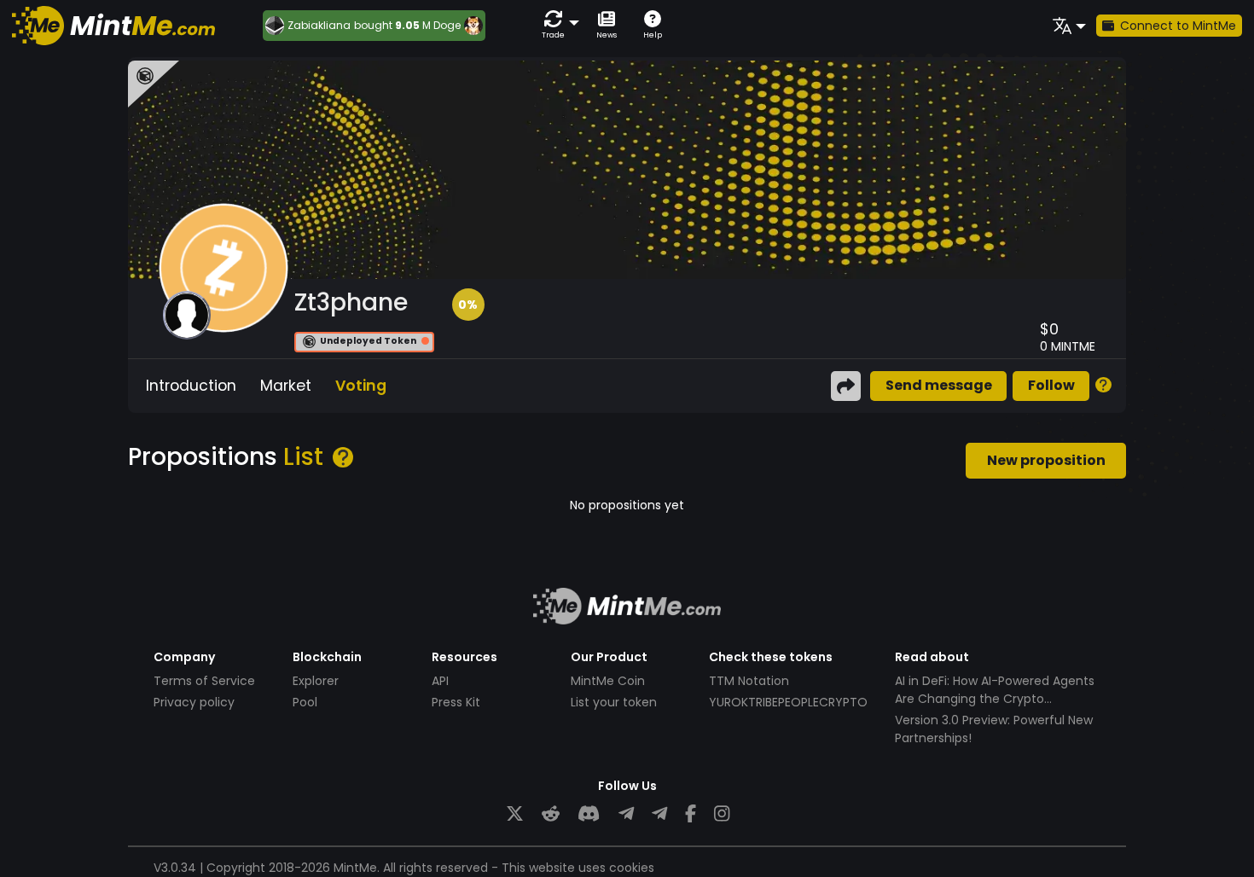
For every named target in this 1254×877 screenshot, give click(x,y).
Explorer (316, 680)
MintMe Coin (608, 680)
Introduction (191, 385)
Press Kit (456, 702)
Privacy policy (194, 702)
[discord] (589, 814)
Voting (360, 385)
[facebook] (690, 814)
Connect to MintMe (1178, 25)
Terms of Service (204, 680)
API (440, 680)
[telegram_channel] (659, 814)
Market (285, 385)
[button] (557, 25)
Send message (938, 385)
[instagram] (721, 814)
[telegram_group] (626, 814)
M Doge (441, 25)
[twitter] (515, 814)
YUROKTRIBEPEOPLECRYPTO (788, 702)
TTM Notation (749, 680)
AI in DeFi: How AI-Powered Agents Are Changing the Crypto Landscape (994, 698)
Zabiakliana (319, 25)
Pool (305, 702)
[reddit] (551, 814)
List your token (614, 702)
